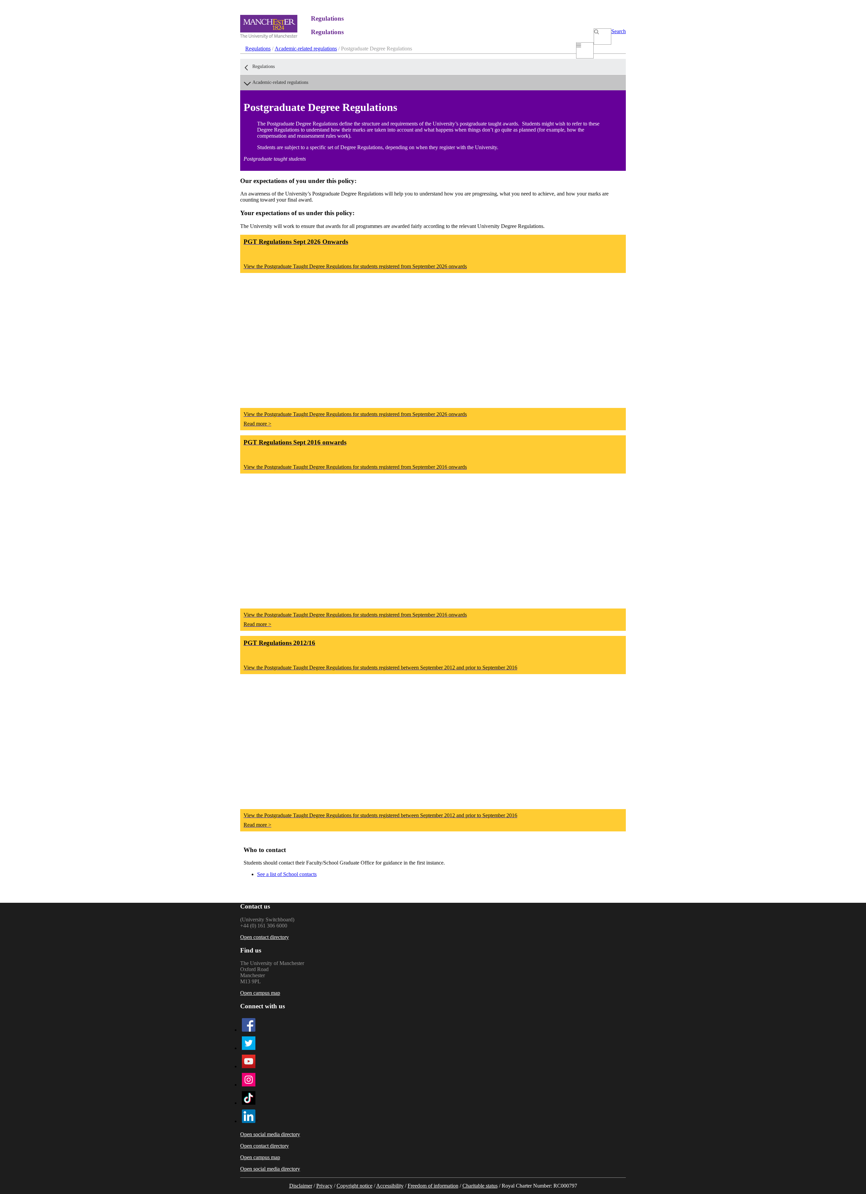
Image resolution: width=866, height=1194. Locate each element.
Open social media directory (270, 1134)
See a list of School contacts (287, 874)
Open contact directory (264, 937)
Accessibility (390, 1186)
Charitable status (480, 1186)
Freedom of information (433, 1186)
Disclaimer (300, 1186)
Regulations (258, 48)
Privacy (324, 1186)
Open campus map (260, 993)
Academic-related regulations (306, 48)
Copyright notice (354, 1186)
